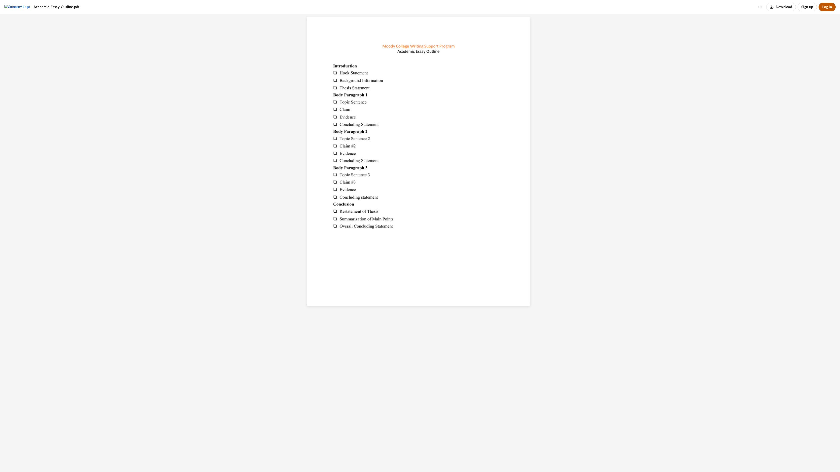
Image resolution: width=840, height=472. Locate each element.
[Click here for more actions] (760, 7)
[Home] (17, 7)
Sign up (807, 7)
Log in (827, 7)
